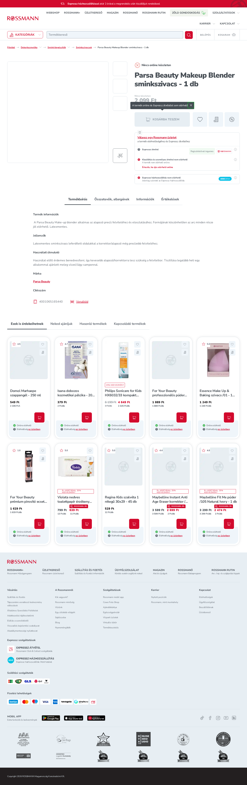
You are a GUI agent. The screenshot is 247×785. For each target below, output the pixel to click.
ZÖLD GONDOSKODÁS (186, 12)
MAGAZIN (112, 12)
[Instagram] (218, 718)
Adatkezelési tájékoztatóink (20, 615)
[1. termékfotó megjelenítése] (120, 69)
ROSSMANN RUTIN (153, 12)
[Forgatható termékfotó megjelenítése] (120, 155)
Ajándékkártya (110, 607)
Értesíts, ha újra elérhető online (157, 167)
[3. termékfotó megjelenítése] (120, 103)
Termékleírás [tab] (77, 199)
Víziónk (58, 607)
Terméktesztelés (111, 627)
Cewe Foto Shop (111, 602)
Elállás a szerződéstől (18, 620)
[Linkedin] (234, 718)
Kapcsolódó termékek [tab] (130, 324)
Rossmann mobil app (113, 597)
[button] (226, 12)
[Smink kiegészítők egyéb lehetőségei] (68, 47)
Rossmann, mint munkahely (164, 602)
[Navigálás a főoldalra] (22, 18)
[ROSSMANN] (21, 562)
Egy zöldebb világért (65, 612)
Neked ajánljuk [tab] (61, 324)
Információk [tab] (145, 199)
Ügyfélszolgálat (207, 602)
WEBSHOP (52, 12)
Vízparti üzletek (110, 617)
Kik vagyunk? (61, 597)
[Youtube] (226, 718)
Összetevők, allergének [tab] (111, 199)
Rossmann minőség (64, 602)
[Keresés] (189, 35)
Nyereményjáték (63, 627)
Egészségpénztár (111, 612)
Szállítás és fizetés (16, 597)
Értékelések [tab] (170, 199)
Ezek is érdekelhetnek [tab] (27, 324)
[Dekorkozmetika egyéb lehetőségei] (40, 47)
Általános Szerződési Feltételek (22, 610)
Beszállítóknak (206, 607)
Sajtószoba (60, 617)
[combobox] (115, 34)
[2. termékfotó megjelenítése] (120, 86)
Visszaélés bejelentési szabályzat (23, 625)
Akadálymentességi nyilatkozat (22, 630)
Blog (57, 622)
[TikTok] (202, 718)
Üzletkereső (205, 612)
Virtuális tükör (110, 622)
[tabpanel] (123, 258)
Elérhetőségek (206, 597)
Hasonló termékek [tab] (93, 324)
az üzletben (34, 429)
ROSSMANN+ (72, 12)
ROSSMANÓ (130, 12)
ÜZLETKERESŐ (93, 12)
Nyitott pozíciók (159, 597)
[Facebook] (210, 718)
